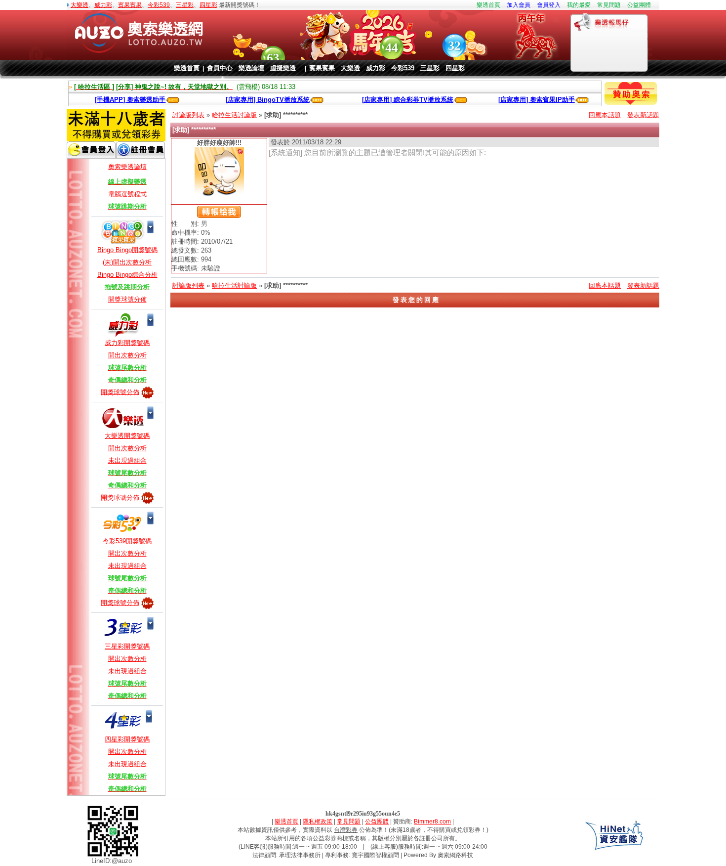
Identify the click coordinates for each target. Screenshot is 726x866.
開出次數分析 (127, 355)
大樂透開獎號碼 (127, 435)
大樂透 (79, 4)
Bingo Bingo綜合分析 (127, 274)
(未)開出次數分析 (127, 262)
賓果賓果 (130, 4)
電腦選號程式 (127, 194)
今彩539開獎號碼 (127, 541)
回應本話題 (605, 115)
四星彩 (208, 4)
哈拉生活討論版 (234, 115)
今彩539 (159, 4)
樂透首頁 (488, 4)
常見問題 (609, 4)
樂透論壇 (251, 68)
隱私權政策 (317, 821)
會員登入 (549, 4)
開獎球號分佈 (127, 299)
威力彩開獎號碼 (127, 342)
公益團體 (639, 4)
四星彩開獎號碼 (127, 739)
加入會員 (518, 4)
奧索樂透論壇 (127, 167)
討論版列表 (188, 115)
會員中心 (220, 68)
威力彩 (103, 4)
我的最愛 (579, 4)
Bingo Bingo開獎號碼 (127, 250)
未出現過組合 (127, 460)
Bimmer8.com (432, 821)
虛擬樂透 (283, 68)
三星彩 (185, 4)
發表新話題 (643, 115)
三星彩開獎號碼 (127, 646)
